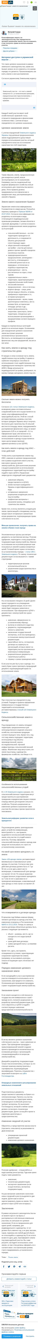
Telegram (19, 1267)
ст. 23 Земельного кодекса (13, 792)
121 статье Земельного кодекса (22, 407)
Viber (14, 1267)
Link (25, 1267)
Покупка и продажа (10, 48)
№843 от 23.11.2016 (9, 925)
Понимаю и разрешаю (12, 1336)
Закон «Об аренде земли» (12, 859)
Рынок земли (13, 1257)
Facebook (3, 1267)
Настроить (30, 1336)
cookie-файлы (19, 1328)
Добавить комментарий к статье (19, 1279)
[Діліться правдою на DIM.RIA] (19, 1318)
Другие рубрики (8, 51)
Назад (5, 7)
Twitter (9, 1267)
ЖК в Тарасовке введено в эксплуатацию (7, 1303)
